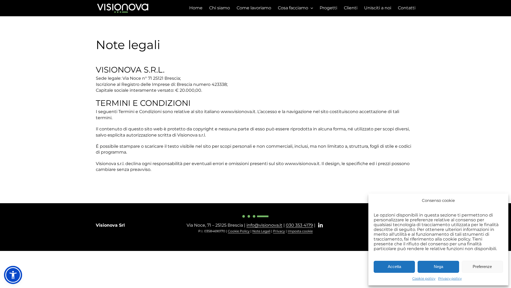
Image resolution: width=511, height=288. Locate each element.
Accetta (394, 266)
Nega (438, 266)
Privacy (279, 231)
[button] (13, 275)
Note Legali (261, 231)
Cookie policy (423, 278)
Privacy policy (450, 278)
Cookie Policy (239, 231)
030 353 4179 (299, 225)
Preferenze (482, 266)
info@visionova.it (264, 225)
